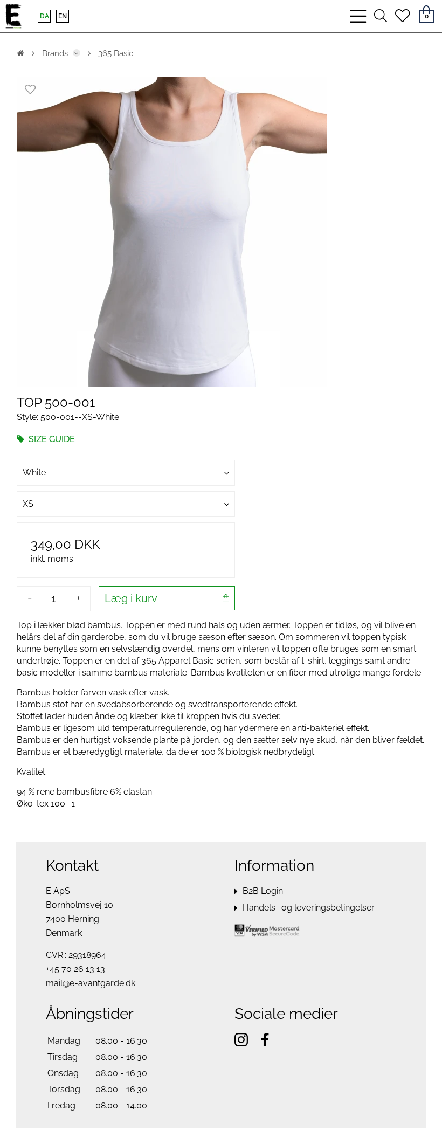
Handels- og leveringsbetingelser (309, 907)
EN (62, 16)
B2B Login (263, 891)
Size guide (50, 439)
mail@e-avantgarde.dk (90, 983)
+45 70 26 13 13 (75, 969)
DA (44, 16)
